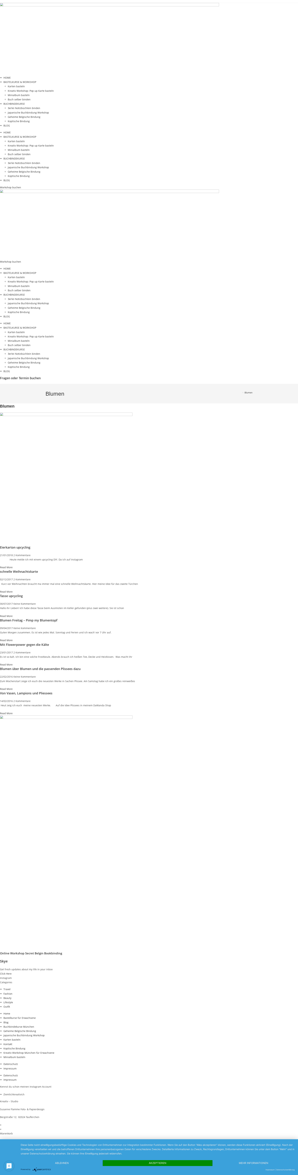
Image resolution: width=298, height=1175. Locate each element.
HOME (7, 77)
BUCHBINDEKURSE (14, 103)
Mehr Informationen (253, 1163)
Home (6, 1013)
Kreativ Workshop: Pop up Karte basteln (31, 90)
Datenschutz (10, 1064)
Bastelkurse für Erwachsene (19, 1018)
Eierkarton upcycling (15, 547)
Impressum (10, 1068)
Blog (5, 1022)
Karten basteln (16, 86)
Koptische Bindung (19, 121)
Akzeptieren (157, 1163)
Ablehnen (62, 1163)
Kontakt (7, 1044)
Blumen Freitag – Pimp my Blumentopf (28, 620)
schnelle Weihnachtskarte (19, 571)
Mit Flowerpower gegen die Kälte (24, 645)
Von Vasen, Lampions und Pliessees (26, 693)
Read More (6, 567)
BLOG (6, 125)
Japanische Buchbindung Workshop (28, 112)
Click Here (6, 973)
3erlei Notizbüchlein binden (24, 108)
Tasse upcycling (11, 596)
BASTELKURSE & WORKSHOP (19, 82)
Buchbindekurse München (18, 1026)
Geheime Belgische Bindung (24, 117)
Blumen (248, 392)
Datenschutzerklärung (285, 1170)
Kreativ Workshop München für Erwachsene (28, 1052)
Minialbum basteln (19, 95)
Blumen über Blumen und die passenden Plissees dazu (40, 669)
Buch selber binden (19, 99)
